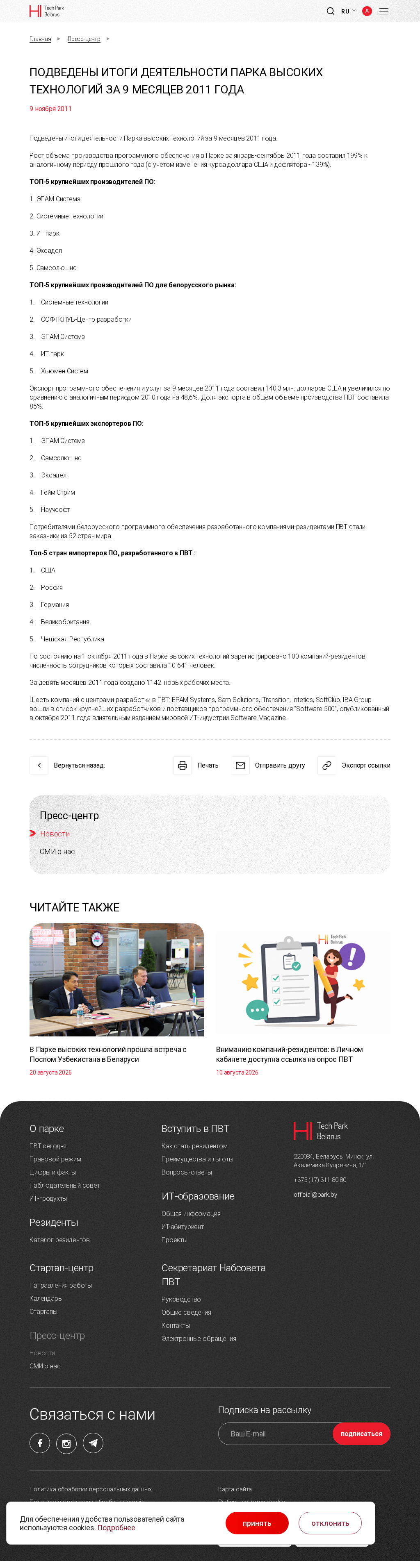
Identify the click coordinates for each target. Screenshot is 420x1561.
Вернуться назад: (79, 765)
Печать (208, 765)
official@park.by (315, 1194)
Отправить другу (280, 765)
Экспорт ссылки (366, 765)
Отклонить (330, 1523)
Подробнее (116, 1527)
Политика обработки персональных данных (91, 1489)
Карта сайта (235, 1489)
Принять (257, 1523)
